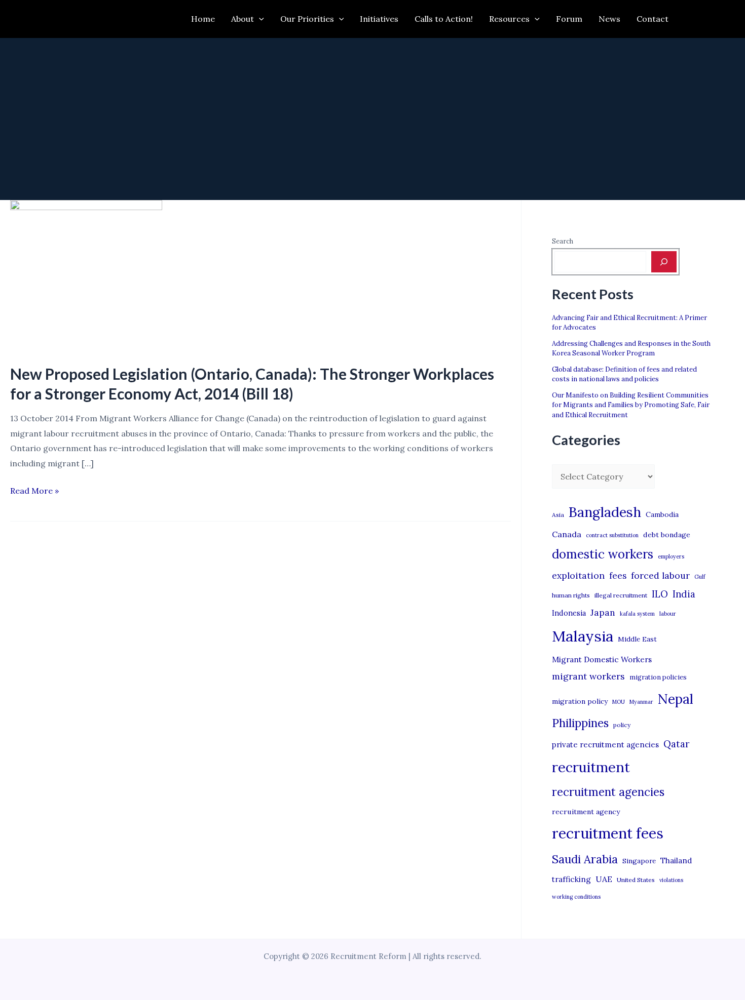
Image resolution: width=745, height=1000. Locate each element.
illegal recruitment (620, 595)
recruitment (591, 767)
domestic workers (602, 554)
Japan (602, 612)
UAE (603, 879)
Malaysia (582, 636)
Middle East (637, 639)
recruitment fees (607, 833)
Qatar (676, 744)
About (242, 19)
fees (617, 575)
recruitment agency (586, 811)
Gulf (699, 576)
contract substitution (612, 535)
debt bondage (666, 534)
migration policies (658, 677)
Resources (509, 19)
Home (203, 19)
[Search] (664, 261)
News (609, 19)
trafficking (571, 879)
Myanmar (641, 701)
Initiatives (379, 19)
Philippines (580, 723)
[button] (259, 19)
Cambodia (662, 514)
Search (562, 241)
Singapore (639, 861)
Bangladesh (605, 512)
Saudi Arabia (585, 859)
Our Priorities (307, 19)
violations (671, 880)
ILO (660, 594)
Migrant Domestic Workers (602, 659)
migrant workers (588, 676)
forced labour (660, 575)
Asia (558, 514)
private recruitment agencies (605, 744)
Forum (569, 19)
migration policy (580, 701)
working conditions (576, 896)
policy (621, 725)
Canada (566, 534)
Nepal (675, 698)
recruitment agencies (608, 792)
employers (671, 556)
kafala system (637, 613)
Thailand (676, 860)
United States (636, 880)
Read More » (34, 492)
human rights (571, 595)
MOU (618, 701)
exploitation (578, 575)
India (684, 594)
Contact (652, 19)
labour (667, 613)
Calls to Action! (444, 19)
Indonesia (569, 613)
